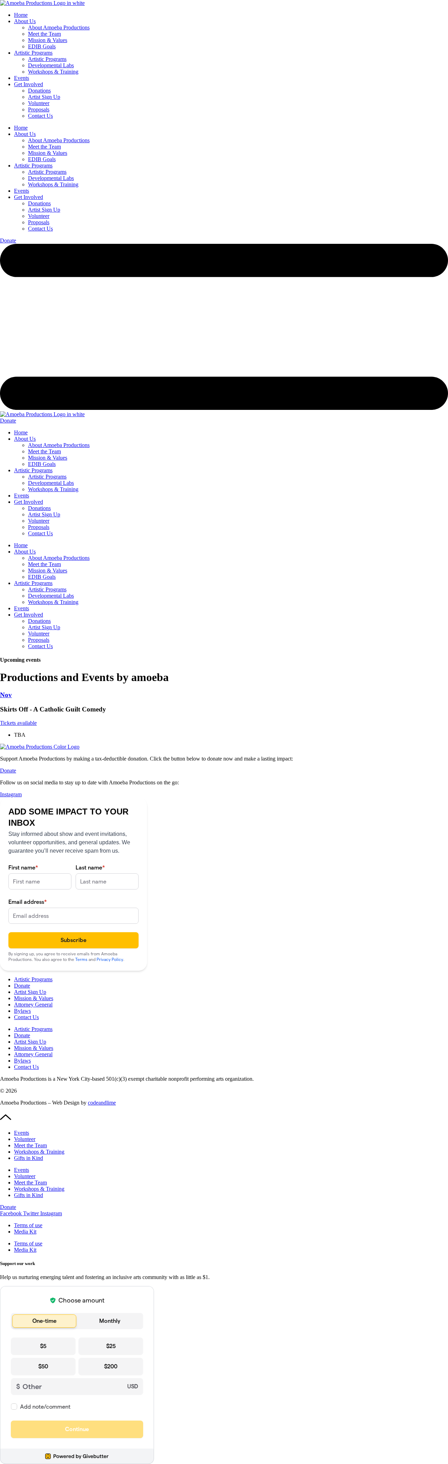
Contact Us (40, 116)
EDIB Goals (42, 46)
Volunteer (38, 103)
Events (21, 78)
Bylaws (22, 1011)
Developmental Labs (51, 65)
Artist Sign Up (44, 97)
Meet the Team (44, 34)
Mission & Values (47, 40)
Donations (39, 91)
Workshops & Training (53, 72)
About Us (25, 21)
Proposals (38, 109)
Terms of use (28, 1225)
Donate (22, 986)
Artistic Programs (33, 53)
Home (21, 15)
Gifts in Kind (28, 1158)
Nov (6, 695)
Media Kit (25, 1232)
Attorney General (33, 1005)
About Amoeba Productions (59, 27)
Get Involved (28, 84)
